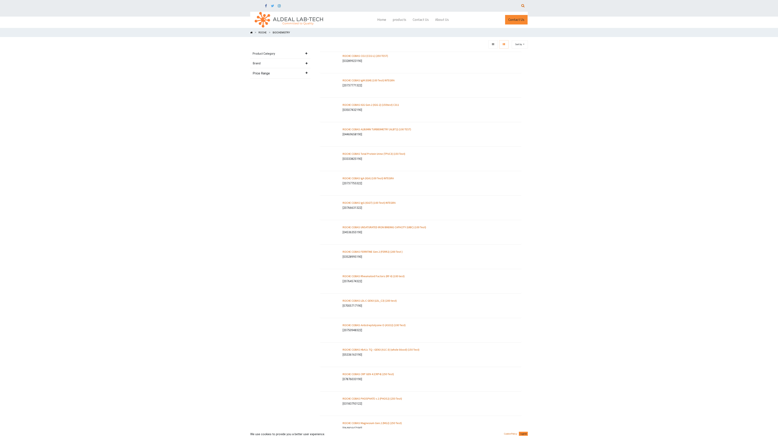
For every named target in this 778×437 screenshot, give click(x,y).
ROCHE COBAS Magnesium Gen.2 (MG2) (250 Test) (372, 423)
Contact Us (516, 19)
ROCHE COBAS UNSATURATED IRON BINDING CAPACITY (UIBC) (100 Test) (384, 227)
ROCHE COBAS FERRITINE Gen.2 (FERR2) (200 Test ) (373, 252)
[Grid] (493, 44)
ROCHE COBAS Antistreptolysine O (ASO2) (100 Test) (374, 325)
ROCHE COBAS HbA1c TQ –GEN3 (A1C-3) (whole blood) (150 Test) (381, 349)
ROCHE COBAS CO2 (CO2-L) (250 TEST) (365, 56)
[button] (520, 44)
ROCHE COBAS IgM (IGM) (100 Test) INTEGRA (369, 80)
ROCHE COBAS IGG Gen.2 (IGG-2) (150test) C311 (371, 105)
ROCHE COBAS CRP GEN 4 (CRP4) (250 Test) (368, 374)
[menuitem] (381, 20)
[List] (504, 44)
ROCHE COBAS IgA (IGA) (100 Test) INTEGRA (368, 178)
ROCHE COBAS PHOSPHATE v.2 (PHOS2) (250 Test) (372, 398)
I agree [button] (523, 433)
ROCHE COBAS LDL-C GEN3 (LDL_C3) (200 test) (370, 300)
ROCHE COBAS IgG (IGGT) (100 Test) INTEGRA (369, 203)
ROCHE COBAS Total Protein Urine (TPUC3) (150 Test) (374, 154)
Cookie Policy (510, 433)
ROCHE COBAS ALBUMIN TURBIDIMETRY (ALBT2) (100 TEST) (377, 129)
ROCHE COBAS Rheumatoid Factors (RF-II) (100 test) (374, 276)
